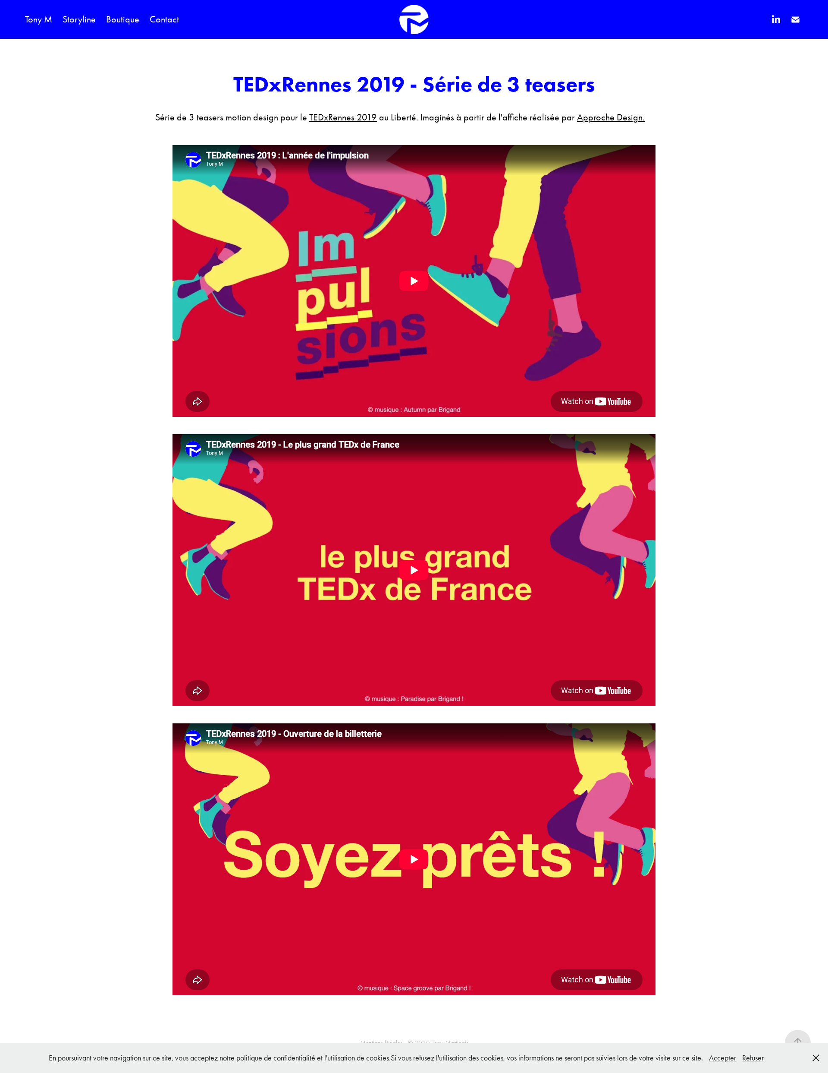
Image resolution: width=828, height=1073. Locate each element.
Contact (164, 19)
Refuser (753, 1058)
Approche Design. (611, 117)
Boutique (122, 19)
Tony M (38, 19)
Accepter (722, 1058)
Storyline (79, 19)
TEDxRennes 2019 (343, 117)
